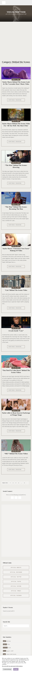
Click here (8, 641)
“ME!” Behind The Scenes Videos (16, 454)
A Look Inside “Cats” (16, 331)
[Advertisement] (16, 40)
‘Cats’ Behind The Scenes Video (16, 290)
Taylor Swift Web (16, 12)
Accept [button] (15, 669)
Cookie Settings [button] (7, 669)
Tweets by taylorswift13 (8, 611)
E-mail (9, 647)
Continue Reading (16, 100)
